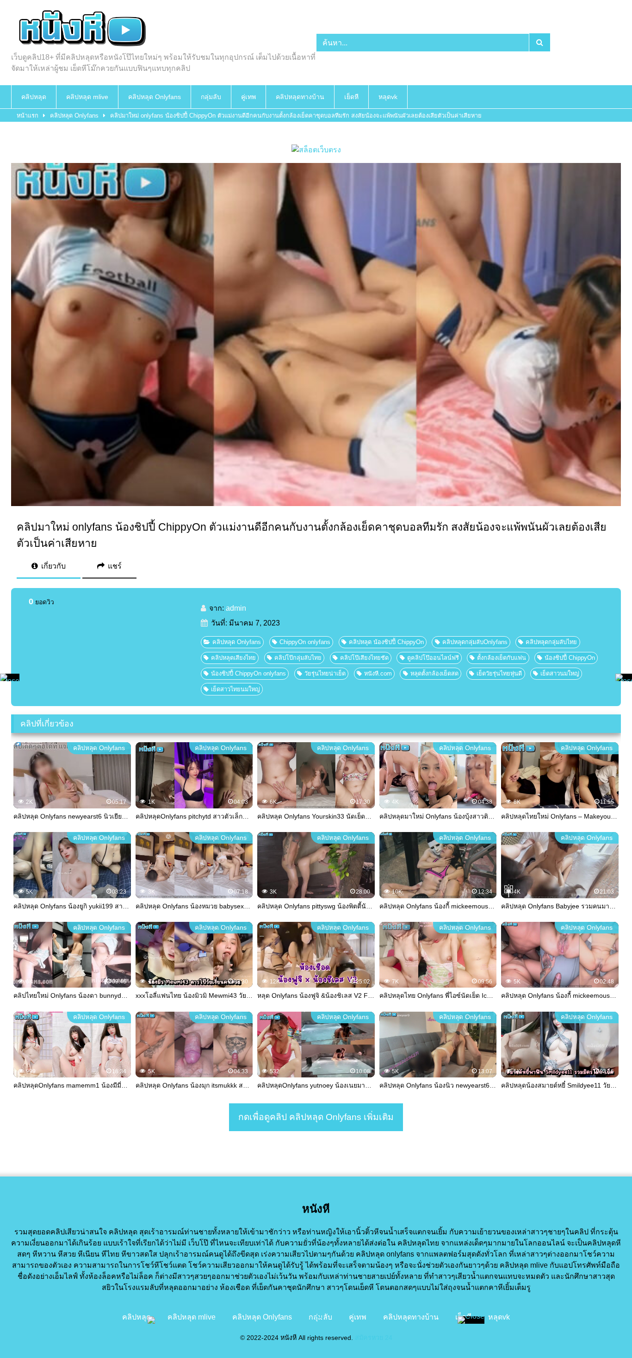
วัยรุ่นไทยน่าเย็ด (325, 673)
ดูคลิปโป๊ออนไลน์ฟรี (433, 657)
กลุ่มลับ (211, 96)
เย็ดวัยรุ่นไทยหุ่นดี (499, 673)
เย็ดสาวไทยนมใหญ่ (235, 689)
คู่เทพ (248, 96)
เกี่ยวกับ (52, 566)
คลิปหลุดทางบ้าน (300, 96)
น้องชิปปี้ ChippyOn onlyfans (248, 673)
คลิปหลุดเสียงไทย (233, 657)
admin (236, 608)
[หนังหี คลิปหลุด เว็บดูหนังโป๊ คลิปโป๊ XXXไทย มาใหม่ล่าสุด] (80, 29)
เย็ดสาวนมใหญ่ (559, 673)
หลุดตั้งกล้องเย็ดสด (434, 673)
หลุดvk (387, 96)
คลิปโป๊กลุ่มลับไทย (298, 657)
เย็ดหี (351, 96)
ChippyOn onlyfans (304, 641)
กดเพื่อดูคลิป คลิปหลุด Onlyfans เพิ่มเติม (316, 1117)
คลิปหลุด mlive (87, 96)
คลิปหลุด (33, 96)
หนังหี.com (378, 673)
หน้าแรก (27, 115)
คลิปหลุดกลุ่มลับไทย (551, 641)
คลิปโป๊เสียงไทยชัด (364, 657)
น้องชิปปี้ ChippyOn (570, 657)
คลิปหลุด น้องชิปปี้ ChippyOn (386, 641)
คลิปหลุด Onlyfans (154, 96)
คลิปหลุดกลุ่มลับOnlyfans (475, 641)
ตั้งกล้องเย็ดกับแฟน (501, 657)
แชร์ (114, 566)
